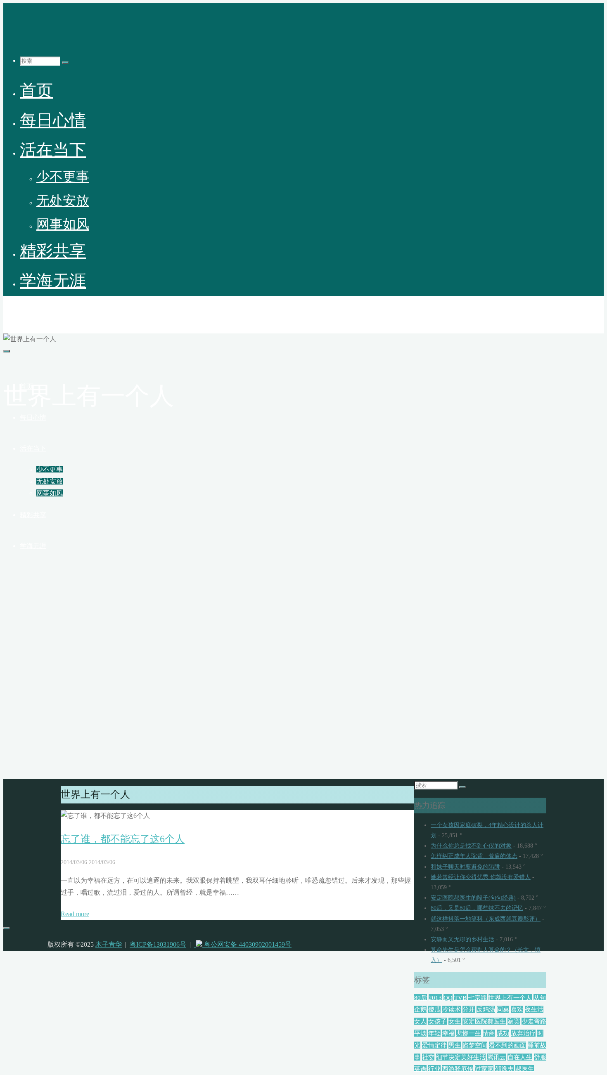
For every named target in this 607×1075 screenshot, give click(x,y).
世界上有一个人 (510, 997)
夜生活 (534, 1009)
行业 (434, 1068)
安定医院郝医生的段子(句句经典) (473, 898)
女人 (420, 1021)
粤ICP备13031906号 (158, 944)
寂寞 (513, 1021)
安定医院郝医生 (484, 1021)
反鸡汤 (486, 1009)
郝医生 (524, 1068)
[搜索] (65, 62)
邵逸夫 (504, 1068)
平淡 (420, 1033)
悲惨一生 (468, 1033)
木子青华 (23, 311)
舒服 (540, 1057)
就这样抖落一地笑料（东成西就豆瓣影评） (486, 919)
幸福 (448, 1033)
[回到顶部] (6, 928)
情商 (489, 1033)
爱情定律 (434, 1045)
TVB (460, 997)
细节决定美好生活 (461, 1057)
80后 (420, 997)
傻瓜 (434, 1009)
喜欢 (517, 1009)
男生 (454, 1045)
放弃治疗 (523, 1033)
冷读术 (451, 1009)
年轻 (434, 1033)
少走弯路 (534, 1021)
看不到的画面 (507, 1045)
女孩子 (437, 1021)
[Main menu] (6, 351)
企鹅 (420, 1009)
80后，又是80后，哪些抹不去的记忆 (477, 908)
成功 (503, 1033)
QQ (448, 997)
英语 (420, 1068)
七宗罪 (477, 997)
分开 (468, 1009)
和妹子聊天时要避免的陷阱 (465, 867)
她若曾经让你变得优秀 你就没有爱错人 (481, 877)
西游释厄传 (457, 1068)
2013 (435, 997)
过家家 (484, 1068)
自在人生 (519, 1057)
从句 (539, 997)
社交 (428, 1057)
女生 (454, 1021)
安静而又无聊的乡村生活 (462, 939)
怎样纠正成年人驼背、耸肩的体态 (474, 856)
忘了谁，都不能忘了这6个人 (123, 839)
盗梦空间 (474, 1045)
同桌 (503, 1009)
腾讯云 (496, 1057)
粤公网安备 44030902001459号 (247, 944)
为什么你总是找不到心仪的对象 (471, 846)
